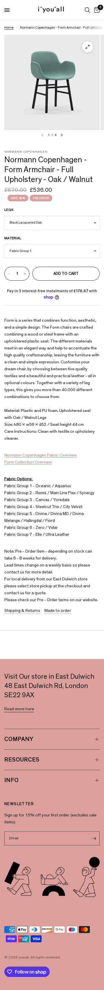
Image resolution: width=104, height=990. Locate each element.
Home (9, 27)
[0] (96, 10)
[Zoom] (87, 46)
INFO (11, 780)
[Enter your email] (94, 838)
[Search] (87, 10)
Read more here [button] (19, 709)
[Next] (62, 135)
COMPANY (19, 739)
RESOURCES (22, 760)
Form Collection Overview (28, 462)
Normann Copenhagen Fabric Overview (40, 455)
